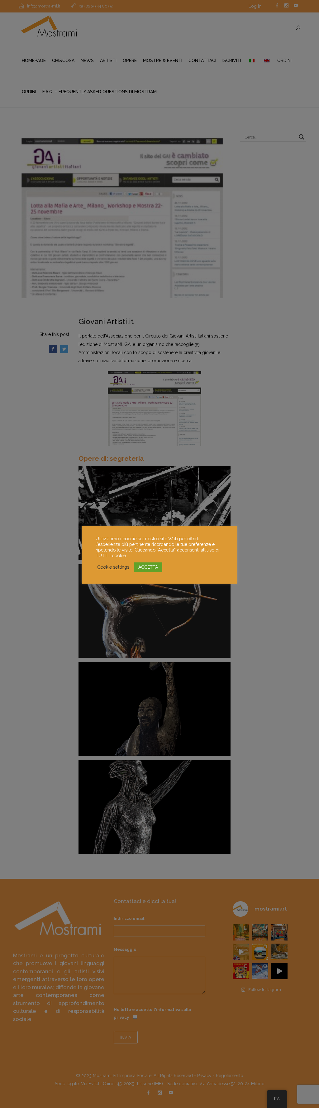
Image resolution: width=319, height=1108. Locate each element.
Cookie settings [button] (113, 567)
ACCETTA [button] (148, 567)
